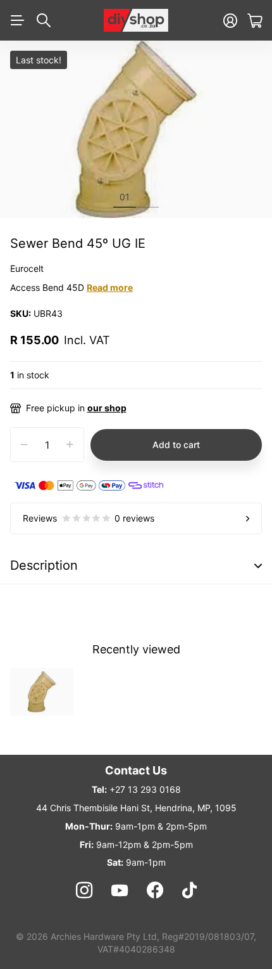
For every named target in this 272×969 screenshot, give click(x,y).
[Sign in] (230, 20)
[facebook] (155, 890)
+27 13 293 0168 (145, 789)
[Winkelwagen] (254, 20)
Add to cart (176, 444)
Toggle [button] (258, 565)
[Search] (44, 20)
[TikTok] (189, 890)
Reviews (88, 518)
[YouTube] (119, 890)
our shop (107, 407)
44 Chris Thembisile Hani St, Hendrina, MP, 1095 (136, 807)
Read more (110, 287)
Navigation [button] (17, 20)
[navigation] (147, 196)
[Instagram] (83, 890)
